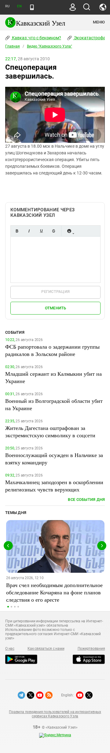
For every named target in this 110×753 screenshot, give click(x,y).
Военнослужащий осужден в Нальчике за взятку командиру (54, 458)
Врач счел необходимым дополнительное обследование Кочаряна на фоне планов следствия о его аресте (54, 592)
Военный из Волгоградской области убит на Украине (54, 404)
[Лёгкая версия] (32, 7)
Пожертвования (91, 648)
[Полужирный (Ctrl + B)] (17, 231)
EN (19, 6)
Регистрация (55, 291)
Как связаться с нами (46, 648)
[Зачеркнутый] (53, 231)
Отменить (55, 308)
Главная (12, 46)
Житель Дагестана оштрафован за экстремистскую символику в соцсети (50, 431)
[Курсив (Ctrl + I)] (29, 231)
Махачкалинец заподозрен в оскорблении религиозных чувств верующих (54, 485)
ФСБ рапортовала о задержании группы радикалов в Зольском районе (52, 350)
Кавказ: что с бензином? (36, 37)
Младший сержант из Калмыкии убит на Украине (53, 377)
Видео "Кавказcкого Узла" (49, 46)
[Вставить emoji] (69, 231)
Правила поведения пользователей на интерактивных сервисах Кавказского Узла (55, 714)
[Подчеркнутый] (41, 231)
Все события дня (86, 499)
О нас (9, 648)
